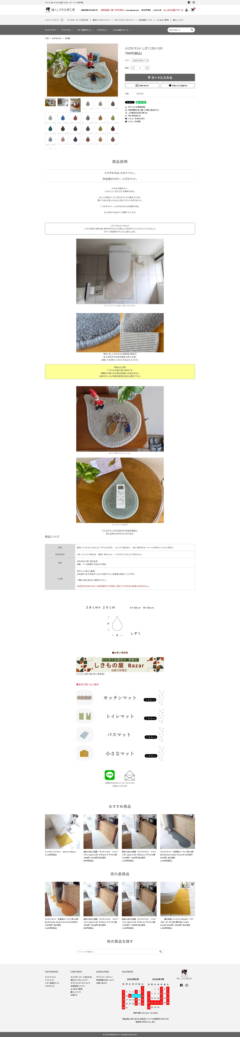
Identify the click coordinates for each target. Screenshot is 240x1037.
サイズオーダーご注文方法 (77, 20)
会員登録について (145, 20)
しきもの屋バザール (120, 30)
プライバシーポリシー (104, 977)
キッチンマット (50, 30)
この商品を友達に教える (136, 112)
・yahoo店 (157, 10)
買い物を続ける (133, 115)
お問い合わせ (142, 85)
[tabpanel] (82, 70)
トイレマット (66, 30)
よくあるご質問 (163, 20)
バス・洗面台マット (84, 30)
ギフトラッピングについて (124, 20)
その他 (67, 38)
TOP (47, 38)
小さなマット (102, 30)
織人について (178, 20)
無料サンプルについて (101, 20)
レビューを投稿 (132, 121)
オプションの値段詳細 (135, 107)
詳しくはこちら (85, 580)
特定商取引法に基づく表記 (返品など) (142, 110)
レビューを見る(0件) (135, 118)
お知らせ (74, 995)
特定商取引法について (105, 980)
